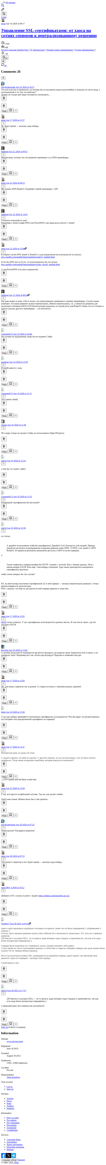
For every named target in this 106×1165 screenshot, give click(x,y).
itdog (3, 712)
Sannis (4, 425)
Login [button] (3, 17)
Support (21, 1160)
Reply (4, 111)
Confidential (12, 1130)
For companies (13, 1123)
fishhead (4, 151)
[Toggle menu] (2, 3)
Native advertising (14, 1144)
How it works (13, 1118)
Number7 (5, 924)
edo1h (3, 461)
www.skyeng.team (15, 1041)
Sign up (4, 1027)
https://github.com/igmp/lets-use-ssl (54, 896)
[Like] (4, 98)
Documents (12, 1125)
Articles (10, 1098)
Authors (10, 1106)
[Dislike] (4, 106)
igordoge (5, 362)
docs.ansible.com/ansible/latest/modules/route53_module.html (28, 257)
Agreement (11, 1128)
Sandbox (10, 1108)
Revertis (4, 650)
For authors (12, 1120)
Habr (16, 1162)
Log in (9, 1086)
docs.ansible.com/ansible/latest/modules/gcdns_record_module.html (30, 264)
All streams (10, 2)
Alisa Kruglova (13, 1077)
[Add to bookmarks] (10, 110)
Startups (10, 1149)
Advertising (12, 1142)
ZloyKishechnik (8, 87)
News (9, 1101)
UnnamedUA (7, 334)
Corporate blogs (14, 1139)
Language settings (9, 1160)
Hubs (9, 1103)
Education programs (15, 1147)
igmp (3, 23)
